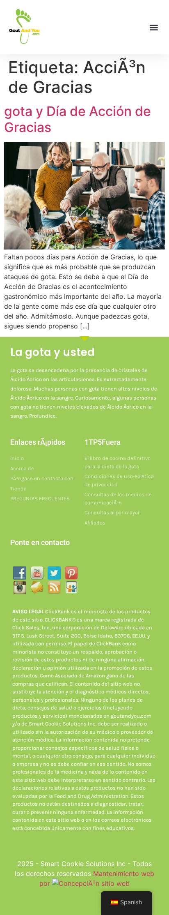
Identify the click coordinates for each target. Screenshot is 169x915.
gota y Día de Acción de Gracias (77, 119)
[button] (154, 27)
